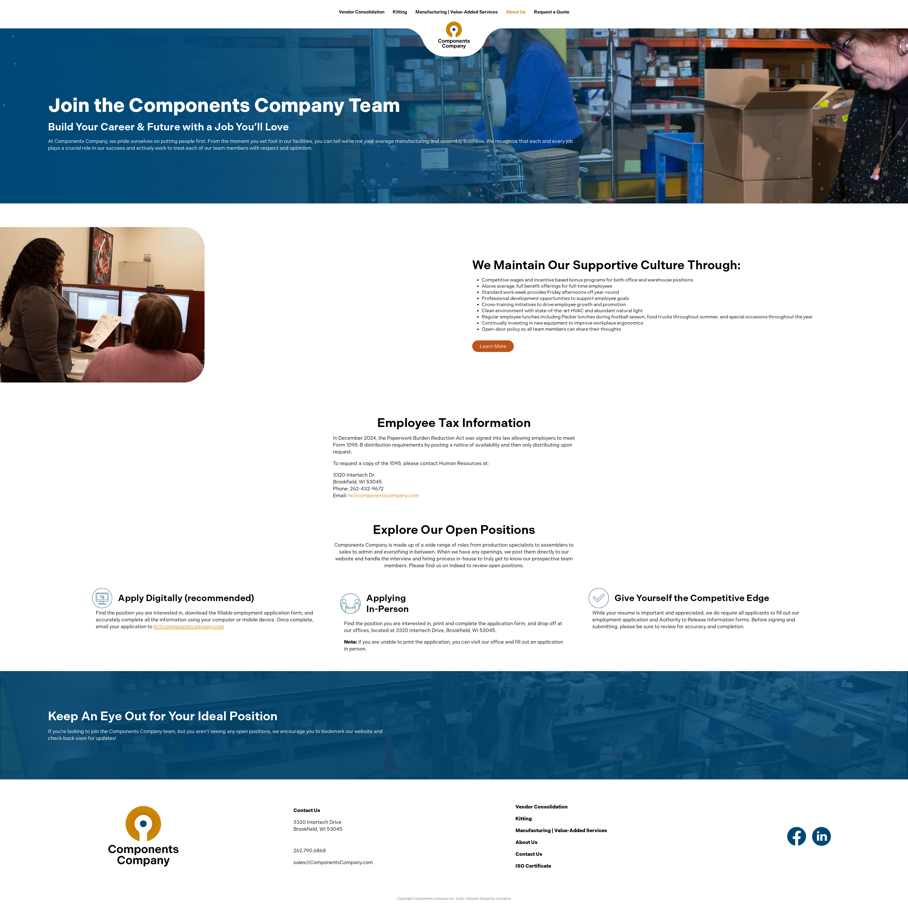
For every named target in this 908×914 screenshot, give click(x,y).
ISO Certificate (533, 866)
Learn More (493, 346)
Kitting (523, 819)
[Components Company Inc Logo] (143, 808)
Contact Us (528, 854)
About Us (526, 842)
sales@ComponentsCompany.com (333, 862)
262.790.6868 (309, 850)
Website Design (478, 899)
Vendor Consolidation (541, 807)
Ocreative (503, 899)
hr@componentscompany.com (383, 495)
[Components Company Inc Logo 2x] (454, 23)
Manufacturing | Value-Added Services (561, 830)
